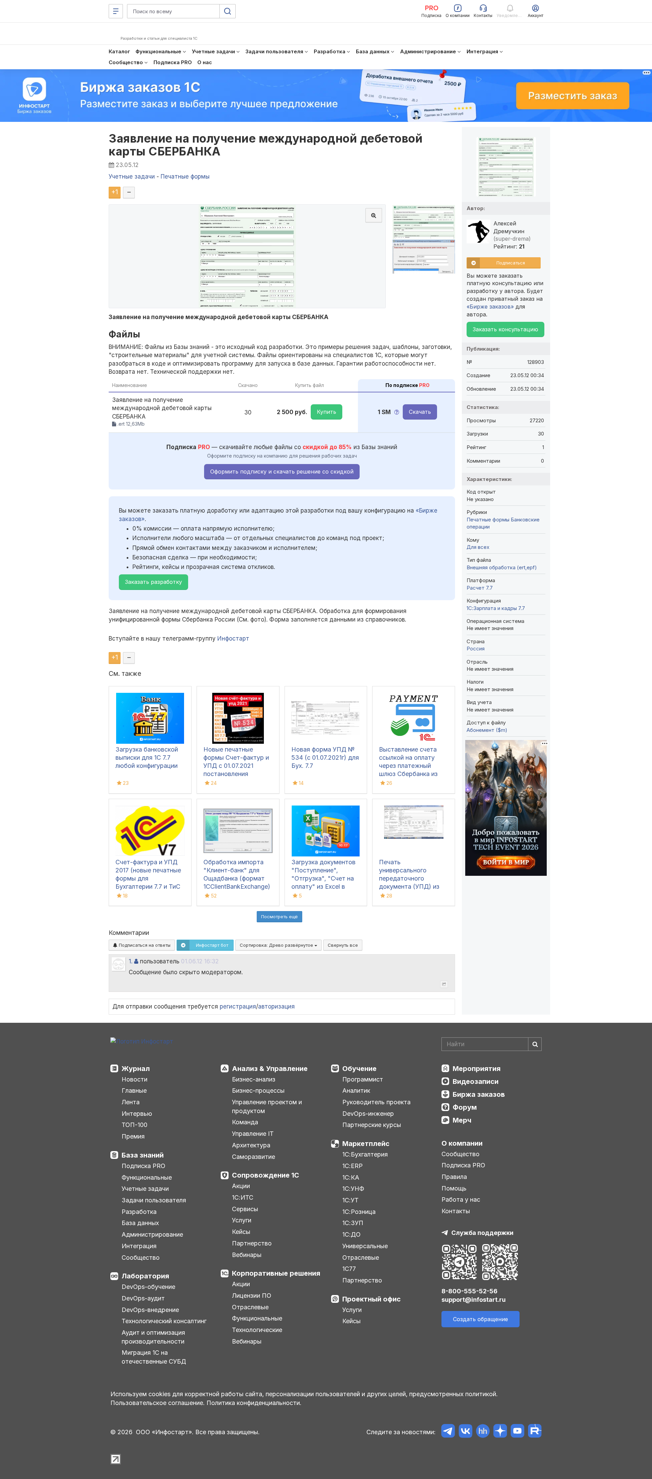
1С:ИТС (242, 1197)
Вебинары (246, 1254)
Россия (476, 648)
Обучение (359, 1069)
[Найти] (535, 1044)
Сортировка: (277, 945)
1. (130, 961)
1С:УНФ (353, 1188)
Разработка (139, 1211)
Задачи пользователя (154, 1200)
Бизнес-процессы (258, 1090)
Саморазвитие (253, 1156)
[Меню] (116, 11)
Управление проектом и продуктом (267, 1106)
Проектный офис (371, 1299)
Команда (245, 1122)
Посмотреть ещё (279, 916)
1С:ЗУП (352, 1222)
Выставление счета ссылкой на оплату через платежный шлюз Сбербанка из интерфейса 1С (408, 765)
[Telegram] (448, 1432)
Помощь (454, 1188)
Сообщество (141, 1257)
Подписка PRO (143, 1165)
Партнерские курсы (371, 1124)
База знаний (143, 1155)
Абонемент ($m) (487, 730)
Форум (465, 1107)
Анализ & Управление (270, 1069)
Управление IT (253, 1133)
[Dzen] (500, 1432)
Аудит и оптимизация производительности (153, 1337)
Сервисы (245, 1209)
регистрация (238, 1006)
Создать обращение (480, 1319)
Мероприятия (477, 1069)
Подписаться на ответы (143, 945)
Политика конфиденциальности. (254, 1402)
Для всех (478, 547)
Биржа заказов (479, 1094)
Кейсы (241, 1231)
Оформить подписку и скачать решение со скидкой (282, 471)
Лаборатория (145, 1276)
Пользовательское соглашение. (157, 1402)
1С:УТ (350, 1200)
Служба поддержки (482, 1232)
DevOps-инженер (368, 1113)
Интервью (137, 1113)
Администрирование (152, 1234)
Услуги (241, 1220)
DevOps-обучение (148, 1286)
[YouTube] (517, 1432)
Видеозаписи (476, 1081)
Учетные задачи (145, 1188)
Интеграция (139, 1246)
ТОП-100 (134, 1124)
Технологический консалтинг (164, 1321)
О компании (462, 1143)
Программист (362, 1079)
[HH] (483, 1432)
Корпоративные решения (276, 1273)
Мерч (462, 1120)
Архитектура (251, 1145)
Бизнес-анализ (253, 1079)
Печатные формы (488, 519)
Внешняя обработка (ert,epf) (502, 567)
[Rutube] (535, 1432)
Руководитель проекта (376, 1102)
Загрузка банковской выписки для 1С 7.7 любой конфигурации (146, 757)
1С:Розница (359, 1211)
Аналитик (356, 1090)
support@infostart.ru (473, 1299)
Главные (134, 1090)
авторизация (276, 1006)
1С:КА (350, 1177)
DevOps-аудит (143, 1298)
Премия (133, 1136)
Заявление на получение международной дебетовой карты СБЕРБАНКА (265, 144)
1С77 (349, 1268)
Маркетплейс (366, 1144)
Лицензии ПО (251, 1295)
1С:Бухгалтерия (365, 1154)
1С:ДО (351, 1234)
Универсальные (365, 1246)
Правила (454, 1176)
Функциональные (147, 1177)
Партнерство (252, 1243)
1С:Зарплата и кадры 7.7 (496, 608)
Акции (241, 1185)
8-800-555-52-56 (469, 1291)
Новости (134, 1079)
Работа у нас (460, 1199)
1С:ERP (352, 1165)
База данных (140, 1222)
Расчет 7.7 (480, 588)
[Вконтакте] (465, 1432)
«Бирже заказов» (490, 306)
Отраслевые (250, 1307)
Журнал (136, 1069)
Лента (131, 1102)
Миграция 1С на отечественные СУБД (154, 1357)
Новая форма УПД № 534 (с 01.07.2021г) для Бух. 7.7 (325, 757)
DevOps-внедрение (150, 1309)
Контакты (455, 1211)
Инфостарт (233, 638)
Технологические (257, 1329)
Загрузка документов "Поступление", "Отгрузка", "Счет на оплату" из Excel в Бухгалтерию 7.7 (323, 878)
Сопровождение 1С (265, 1175)
